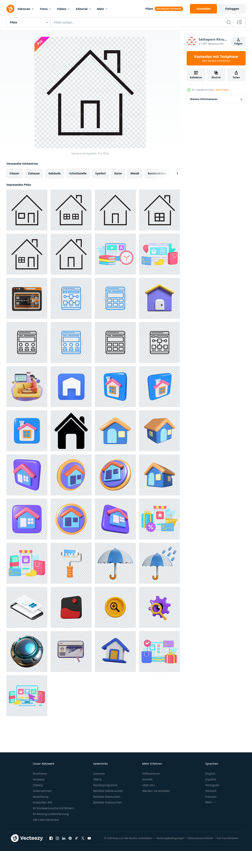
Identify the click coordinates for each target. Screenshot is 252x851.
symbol (100, 173)
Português (212, 785)
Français (211, 796)
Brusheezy (40, 773)
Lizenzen (99, 773)
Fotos (44, 9)
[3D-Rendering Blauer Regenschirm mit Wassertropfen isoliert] (159, 563)
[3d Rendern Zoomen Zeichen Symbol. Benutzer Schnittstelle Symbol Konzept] (115, 607)
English (210, 773)
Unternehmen (42, 791)
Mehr (100, 9)
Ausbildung (40, 796)
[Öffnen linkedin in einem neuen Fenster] (63, 838)
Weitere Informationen (204, 99)
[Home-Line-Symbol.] (26, 210)
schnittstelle (77, 173)
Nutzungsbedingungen (170, 838)
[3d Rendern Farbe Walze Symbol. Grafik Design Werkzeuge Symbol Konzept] (71, 563)
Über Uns (148, 785)
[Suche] (228, 22)
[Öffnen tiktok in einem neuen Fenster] (76, 838)
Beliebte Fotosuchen (106, 796)
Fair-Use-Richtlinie (227, 838)
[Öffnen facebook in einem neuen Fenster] (51, 838)
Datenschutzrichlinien (200, 838)
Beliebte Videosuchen (107, 802)
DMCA (97, 779)
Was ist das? (222, 89)
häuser (14, 173)
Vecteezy (38, 779)
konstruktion (157, 173)
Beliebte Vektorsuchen (108, 791)
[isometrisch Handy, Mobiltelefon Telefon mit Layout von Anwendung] (26, 607)
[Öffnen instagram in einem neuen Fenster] (57, 838)
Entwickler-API (42, 802)
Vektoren (24, 9)
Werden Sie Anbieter (156, 791)
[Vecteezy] (10, 9)
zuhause (34, 173)
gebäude (54, 173)
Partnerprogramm (105, 785)
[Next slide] (174, 173)
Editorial (81, 9)
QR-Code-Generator (46, 820)
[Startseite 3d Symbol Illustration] (71, 386)
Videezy (38, 785)
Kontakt (147, 779)
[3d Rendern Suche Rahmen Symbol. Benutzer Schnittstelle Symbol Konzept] (159, 607)
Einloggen (232, 9)
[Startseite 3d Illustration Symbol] (115, 386)
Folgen (238, 43)
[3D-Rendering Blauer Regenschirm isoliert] (115, 563)
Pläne (149, 9)
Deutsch (210, 791)
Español (210, 779)
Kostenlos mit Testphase (216, 58)
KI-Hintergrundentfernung (51, 814)
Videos (61, 9)
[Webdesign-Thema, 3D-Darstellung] (71, 651)
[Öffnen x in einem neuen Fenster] (82, 838)
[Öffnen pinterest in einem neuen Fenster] (70, 838)
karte (118, 173)
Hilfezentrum (151, 773)
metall (134, 173)
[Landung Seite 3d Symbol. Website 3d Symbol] (26, 298)
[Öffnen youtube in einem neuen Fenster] (89, 838)
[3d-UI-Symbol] (71, 607)
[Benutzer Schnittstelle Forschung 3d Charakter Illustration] (26, 386)
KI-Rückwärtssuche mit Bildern (53, 808)
